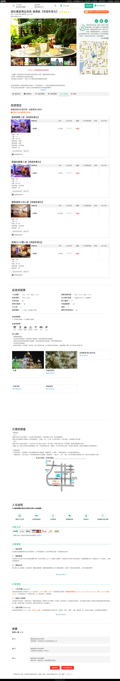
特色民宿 (87, 1)
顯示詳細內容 (50, 373)
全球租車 (94, 1)
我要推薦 (55, 668)
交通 (53, 94)
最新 (17, 94)
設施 (41, 94)
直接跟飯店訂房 (78, 1)
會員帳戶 (117, 1)
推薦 (74, 94)
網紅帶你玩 (102, 1)
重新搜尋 (89, 6)
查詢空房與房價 (17, 151)
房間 (29, 94)
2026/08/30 (69, 128)
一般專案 (34, 128)
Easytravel (62, 679)
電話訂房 (26, 151)
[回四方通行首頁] (3, 1)
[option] (61, 360)
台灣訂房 (69, 1)
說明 (65, 94)
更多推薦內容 (67, 668)
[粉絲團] (101, 21)
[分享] (96, 21)
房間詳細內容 (18, 154)
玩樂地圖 (110, 1)
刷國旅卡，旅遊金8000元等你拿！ (98, 11)
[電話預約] (106, 21)
